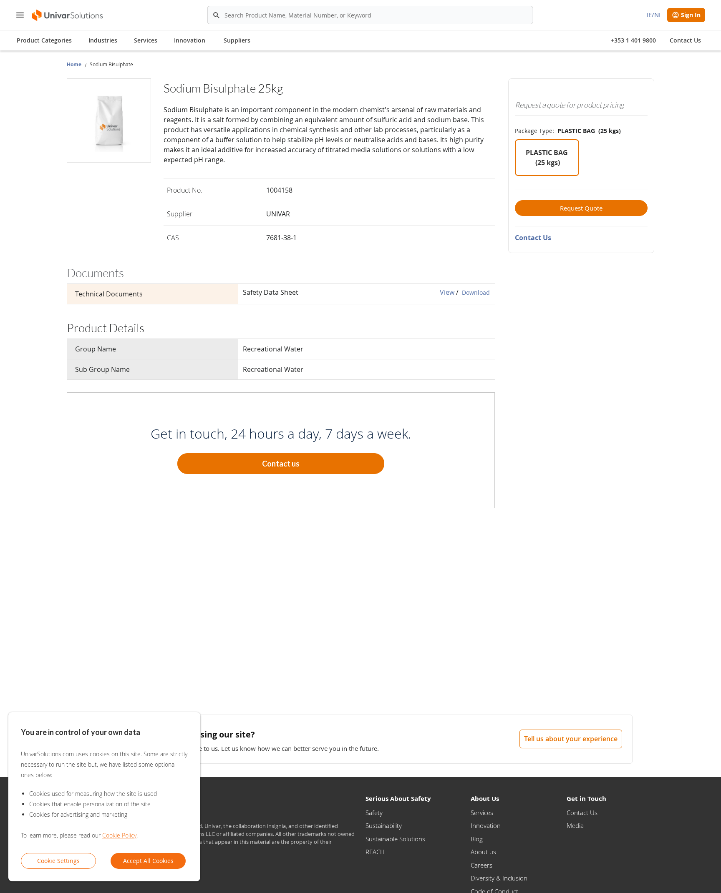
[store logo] (68, 15)
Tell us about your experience (571, 738)
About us (483, 852)
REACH (375, 852)
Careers (481, 865)
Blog (477, 839)
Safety (374, 812)
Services (482, 812)
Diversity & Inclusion (499, 878)
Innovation (486, 825)
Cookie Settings (58, 861)
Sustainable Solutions (395, 839)
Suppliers (237, 40)
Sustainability (384, 825)
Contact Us (533, 237)
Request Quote (581, 208)
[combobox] (370, 15)
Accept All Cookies (148, 861)
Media (575, 825)
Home (74, 64)
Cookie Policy (119, 835)
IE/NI (653, 14)
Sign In (691, 15)
